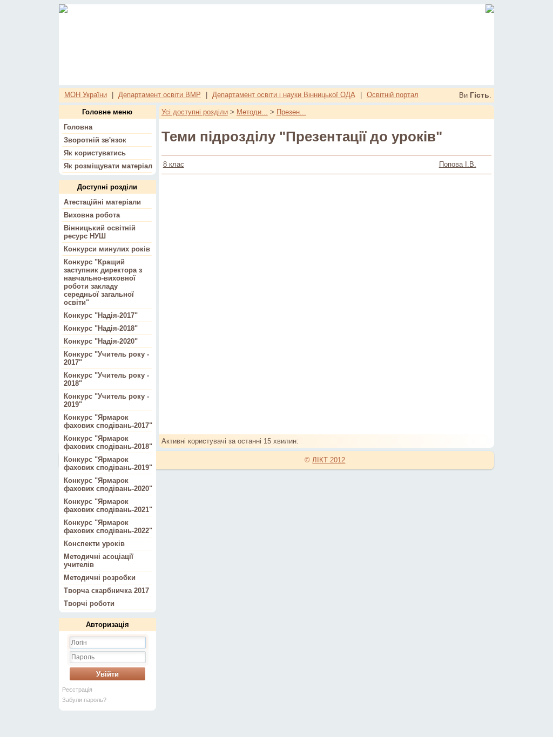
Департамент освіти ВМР (159, 95)
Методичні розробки (100, 578)
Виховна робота (92, 215)
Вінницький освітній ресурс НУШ (100, 232)
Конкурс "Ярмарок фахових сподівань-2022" (108, 526)
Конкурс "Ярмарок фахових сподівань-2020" (108, 484)
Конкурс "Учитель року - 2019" (106, 400)
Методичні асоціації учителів (98, 560)
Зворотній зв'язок (95, 140)
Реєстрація (77, 689)
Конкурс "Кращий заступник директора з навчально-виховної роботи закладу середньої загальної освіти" (103, 282)
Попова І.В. (457, 164)
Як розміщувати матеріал (108, 166)
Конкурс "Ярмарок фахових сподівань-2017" (108, 421)
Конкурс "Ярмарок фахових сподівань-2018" (108, 442)
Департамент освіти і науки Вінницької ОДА (283, 95)
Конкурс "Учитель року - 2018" (106, 379)
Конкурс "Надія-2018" (101, 328)
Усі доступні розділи (194, 112)
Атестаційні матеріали (102, 202)
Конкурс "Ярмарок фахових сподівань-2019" (108, 463)
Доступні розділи (107, 187)
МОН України (85, 95)
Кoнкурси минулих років (107, 249)
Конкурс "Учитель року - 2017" (106, 358)
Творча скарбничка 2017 (106, 590)
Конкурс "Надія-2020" (101, 341)
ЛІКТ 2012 (328, 460)
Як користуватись (95, 153)
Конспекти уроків (94, 544)
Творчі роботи (89, 603)
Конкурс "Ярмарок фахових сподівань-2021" (108, 505)
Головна (78, 127)
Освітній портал (393, 95)
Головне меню (107, 112)
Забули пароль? (84, 700)
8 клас (173, 164)
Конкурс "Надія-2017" (101, 315)
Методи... (252, 112)
